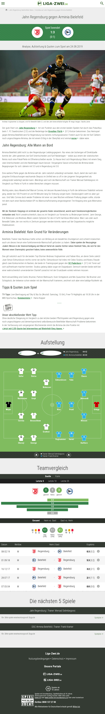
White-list (76, 707)
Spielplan (99, 617)
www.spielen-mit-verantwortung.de (56, 698)
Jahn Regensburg (27, 128)
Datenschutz (58, 658)
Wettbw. (18, 544)
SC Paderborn (74, 263)
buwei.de (38, 698)
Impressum (71, 658)
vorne (74, 138)
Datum (4, 544)
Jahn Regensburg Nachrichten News (21, 10)
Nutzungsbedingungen (39, 658)
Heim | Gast (54, 544)
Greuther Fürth (55, 131)
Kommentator (24, 298)
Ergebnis (90, 544)
